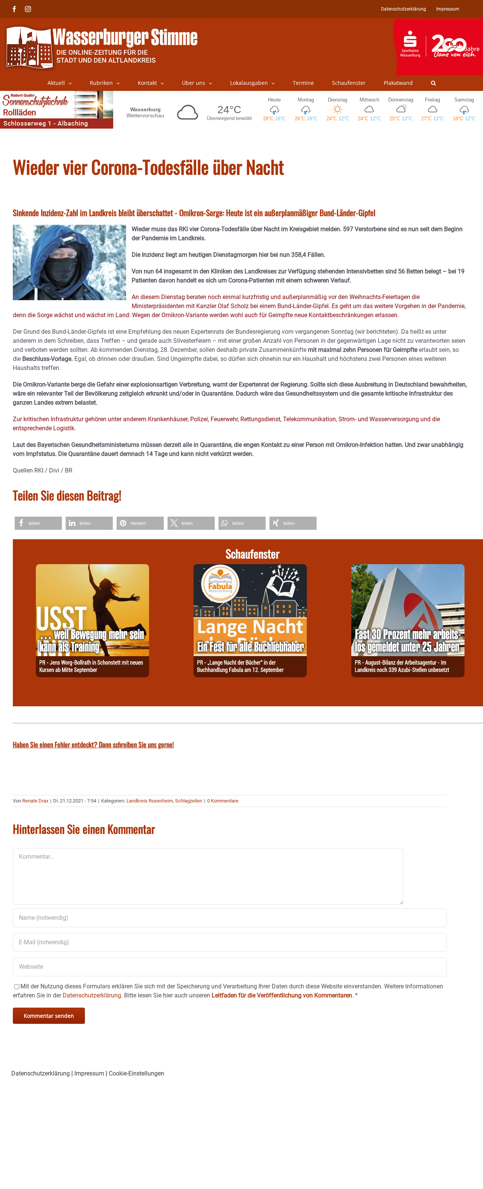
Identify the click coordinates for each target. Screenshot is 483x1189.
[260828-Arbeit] (408, 568)
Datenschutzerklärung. (93, 995)
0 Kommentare (222, 801)
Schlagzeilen (188, 801)
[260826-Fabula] (250, 568)
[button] (433, 83)
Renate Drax (35, 801)
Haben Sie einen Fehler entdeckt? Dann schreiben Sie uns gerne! (93, 744)
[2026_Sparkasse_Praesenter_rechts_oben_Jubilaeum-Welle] (438, 22)
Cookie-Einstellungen (136, 1073)
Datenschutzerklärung (40, 1073)
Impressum (89, 1073)
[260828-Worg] (92, 568)
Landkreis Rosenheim (149, 801)
